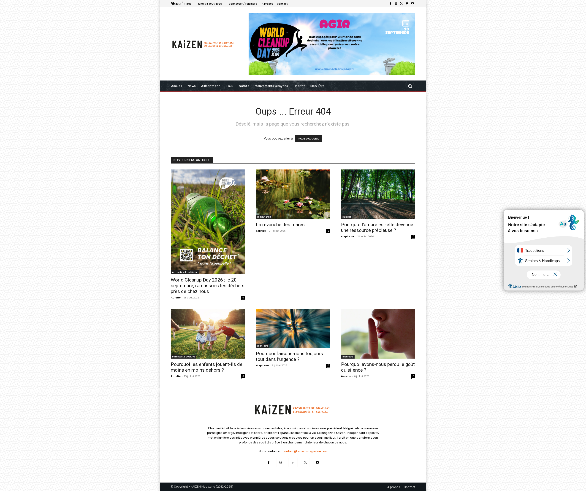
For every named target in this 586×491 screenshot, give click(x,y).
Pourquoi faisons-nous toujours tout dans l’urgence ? (289, 356)
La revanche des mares (280, 224)
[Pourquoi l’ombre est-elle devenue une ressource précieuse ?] (378, 194)
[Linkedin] (292, 462)
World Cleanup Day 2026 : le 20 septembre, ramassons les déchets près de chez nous (207, 285)
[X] (401, 3)
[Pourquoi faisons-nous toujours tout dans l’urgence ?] (293, 328)
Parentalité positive (183, 356)
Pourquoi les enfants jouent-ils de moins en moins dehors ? (206, 367)
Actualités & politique (185, 272)
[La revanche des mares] (293, 194)
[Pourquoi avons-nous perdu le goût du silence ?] (378, 334)
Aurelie (176, 297)
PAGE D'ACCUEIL (308, 138)
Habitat (346, 216)
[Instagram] (396, 3)
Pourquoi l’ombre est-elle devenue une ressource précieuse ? (377, 227)
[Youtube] (412, 3)
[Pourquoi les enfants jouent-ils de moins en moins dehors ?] (208, 334)
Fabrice (261, 230)
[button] (409, 85)
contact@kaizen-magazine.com (305, 451)
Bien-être (262, 345)
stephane (347, 236)
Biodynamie (264, 216)
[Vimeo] (407, 3)
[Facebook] (390, 3)
